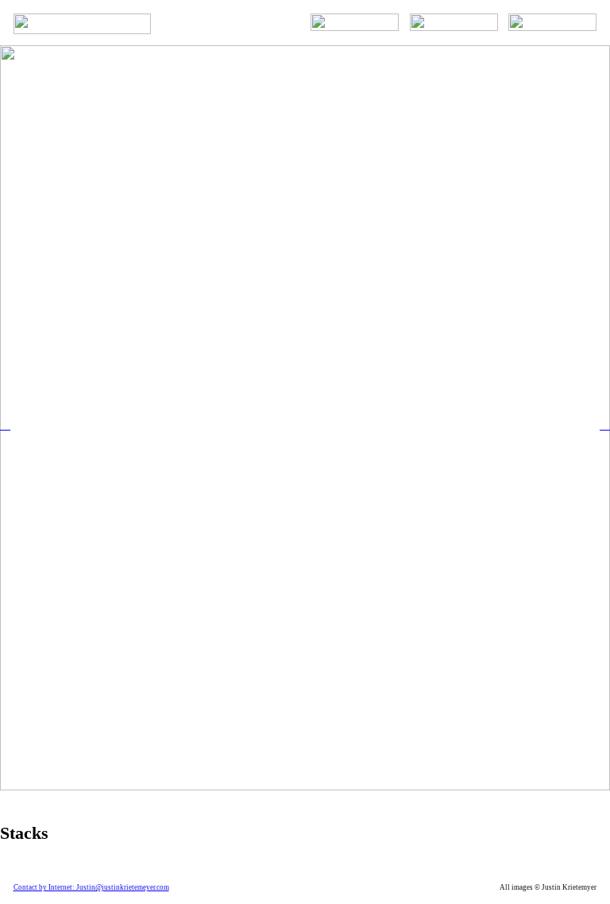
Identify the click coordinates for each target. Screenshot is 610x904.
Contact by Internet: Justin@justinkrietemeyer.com (91, 887)
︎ (605, 424)
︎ (5, 424)
